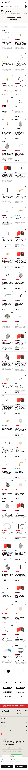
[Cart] (25, 2)
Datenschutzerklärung (6, 762)
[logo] (5, 2)
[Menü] (10, 755)
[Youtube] (17, 711)
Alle (20, 696)
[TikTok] (24, 711)
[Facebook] (19, 711)
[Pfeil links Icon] (4, 671)
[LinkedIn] (26, 711)
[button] (14, 718)
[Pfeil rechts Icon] (23, 671)
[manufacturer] (7, 688)
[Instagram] (22, 711)
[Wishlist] (22, 2)
